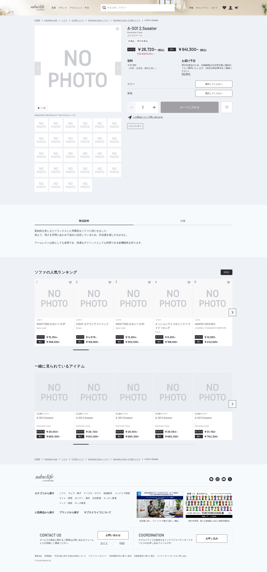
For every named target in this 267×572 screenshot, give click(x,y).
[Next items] (232, 312)
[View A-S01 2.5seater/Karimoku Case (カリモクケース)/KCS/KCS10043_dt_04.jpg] (41, 140)
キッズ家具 (80, 503)
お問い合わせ (113, 535)
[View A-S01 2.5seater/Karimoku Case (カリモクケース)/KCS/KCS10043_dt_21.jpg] (114, 170)
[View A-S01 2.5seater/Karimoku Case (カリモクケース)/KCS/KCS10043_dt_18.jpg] (70, 170)
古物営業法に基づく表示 (144, 556)
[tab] (84, 221)
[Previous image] (38, 68)
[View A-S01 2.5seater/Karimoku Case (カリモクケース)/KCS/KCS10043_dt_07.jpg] (85, 140)
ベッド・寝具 (65, 503)
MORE (226, 272)
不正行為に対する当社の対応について (70, 556)
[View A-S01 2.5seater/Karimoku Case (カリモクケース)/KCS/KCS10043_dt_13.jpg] (85, 155)
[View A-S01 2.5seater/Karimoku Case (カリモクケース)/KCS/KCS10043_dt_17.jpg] (56, 170)
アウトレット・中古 (79, 7)
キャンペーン (202, 7)
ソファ (62, 493)
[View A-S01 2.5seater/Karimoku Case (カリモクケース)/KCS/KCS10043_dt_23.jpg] (56, 185)
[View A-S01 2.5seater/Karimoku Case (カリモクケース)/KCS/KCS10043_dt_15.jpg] (114, 155)
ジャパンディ (135, 126)
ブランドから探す (69, 512)
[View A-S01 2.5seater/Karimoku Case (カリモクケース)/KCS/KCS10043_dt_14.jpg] (100, 155)
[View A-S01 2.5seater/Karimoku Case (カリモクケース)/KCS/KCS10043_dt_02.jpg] (100, 125)
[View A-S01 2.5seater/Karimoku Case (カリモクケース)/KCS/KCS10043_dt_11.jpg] (56, 155)
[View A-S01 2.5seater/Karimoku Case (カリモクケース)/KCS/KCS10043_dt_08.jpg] (100, 140)
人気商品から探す (44, 512)
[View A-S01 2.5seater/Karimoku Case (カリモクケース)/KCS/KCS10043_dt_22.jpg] (41, 185)
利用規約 (48, 556)
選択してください (213, 84)
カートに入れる (189, 107)
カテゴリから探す (44, 493)
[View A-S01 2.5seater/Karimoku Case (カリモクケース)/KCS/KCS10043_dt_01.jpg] (85, 125)
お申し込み (212, 538)
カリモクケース (134, 35)
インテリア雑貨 (122, 493)
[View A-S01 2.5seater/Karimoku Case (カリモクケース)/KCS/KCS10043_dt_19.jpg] (85, 170)
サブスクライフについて (97, 512)
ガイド (214, 7)
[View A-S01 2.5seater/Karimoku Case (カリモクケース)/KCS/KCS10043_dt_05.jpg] (56, 140)
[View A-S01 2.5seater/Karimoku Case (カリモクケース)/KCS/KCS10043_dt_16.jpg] (41, 170)
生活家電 (96, 498)
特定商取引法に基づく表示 (120, 556)
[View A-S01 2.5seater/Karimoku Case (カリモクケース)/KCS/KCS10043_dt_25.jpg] (85, 185)
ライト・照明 (65, 498)
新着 (54, 7)
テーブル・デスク (92, 493)
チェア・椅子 (74, 493)
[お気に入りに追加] (70, 282)
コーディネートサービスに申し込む (172, 556)
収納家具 (108, 493)
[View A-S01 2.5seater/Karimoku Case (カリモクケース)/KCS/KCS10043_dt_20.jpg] (100, 170)
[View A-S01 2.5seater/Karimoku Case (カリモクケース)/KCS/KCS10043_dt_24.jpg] (70, 185)
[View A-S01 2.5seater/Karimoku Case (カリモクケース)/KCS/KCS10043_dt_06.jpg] (70, 140)
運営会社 (38, 556)
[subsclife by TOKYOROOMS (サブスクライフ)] (37, 7)
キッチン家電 (110, 498)
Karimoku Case (134, 32)
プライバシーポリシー (97, 556)
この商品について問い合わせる (148, 117)
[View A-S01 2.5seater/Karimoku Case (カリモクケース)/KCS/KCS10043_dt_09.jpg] (114, 140)
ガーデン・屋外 (82, 498)
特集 (191, 7)
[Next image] (118, 68)
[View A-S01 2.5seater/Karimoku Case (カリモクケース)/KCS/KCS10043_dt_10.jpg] (41, 155)
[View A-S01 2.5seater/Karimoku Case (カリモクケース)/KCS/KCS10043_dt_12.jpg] (70, 155)
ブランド (62, 7)
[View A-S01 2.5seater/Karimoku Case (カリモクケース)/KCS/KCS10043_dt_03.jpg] (114, 125)
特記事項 (186, 74)
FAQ (122, 543)
